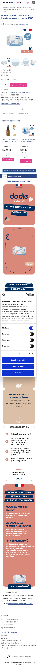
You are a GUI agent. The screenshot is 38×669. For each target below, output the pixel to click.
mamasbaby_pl (9, 628)
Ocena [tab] (20, 176)
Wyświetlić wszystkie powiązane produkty (19, 171)
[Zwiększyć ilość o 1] (8, 84)
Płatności (4, 636)
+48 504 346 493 (10, 622)
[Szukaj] (23, 2)
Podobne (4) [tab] (12, 176)
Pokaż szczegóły (25, 354)
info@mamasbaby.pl (11, 619)
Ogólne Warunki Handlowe (10, 643)
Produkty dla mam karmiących (19, 93)
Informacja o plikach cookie (10, 648)
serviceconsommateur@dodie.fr (20, 604)
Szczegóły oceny (24, 24)
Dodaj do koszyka (20, 85)
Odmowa (18, 373)
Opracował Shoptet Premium (21, 657)
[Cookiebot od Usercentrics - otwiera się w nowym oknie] (26, 294)
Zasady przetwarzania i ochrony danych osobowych (18, 645)
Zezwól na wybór (18, 366)
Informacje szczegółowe (10, 104)
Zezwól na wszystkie (18, 360)
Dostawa (4, 638)
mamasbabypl (9, 625)
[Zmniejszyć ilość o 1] (8, 86)
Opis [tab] (4, 176)
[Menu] (34, 2)
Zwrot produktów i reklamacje (11, 640)
